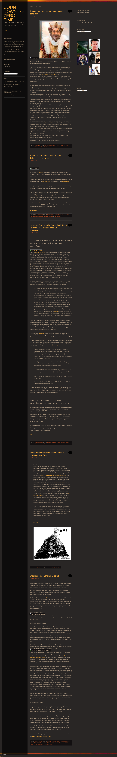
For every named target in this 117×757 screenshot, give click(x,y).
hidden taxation (61, 282)
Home (64, 145)
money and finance (39, 214)
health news (37, 145)
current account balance (59, 482)
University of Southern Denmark (46, 744)
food (45, 264)
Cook (45, 145)
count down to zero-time (14, 13)
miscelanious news (39, 442)
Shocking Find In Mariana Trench (44, 575)
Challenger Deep (50, 741)
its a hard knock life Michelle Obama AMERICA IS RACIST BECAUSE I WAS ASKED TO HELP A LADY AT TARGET (14, 51)
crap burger (49, 145)
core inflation (39, 172)
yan (57, 567)
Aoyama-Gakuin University (59, 442)
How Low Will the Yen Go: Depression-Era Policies (53, 475)
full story (35, 522)
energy (40, 264)
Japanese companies (39, 371)
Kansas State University (36, 146)
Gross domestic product (38, 216)
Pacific (32, 742)
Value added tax (57, 216)
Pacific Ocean (37, 742)
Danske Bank (65, 181)
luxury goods (34, 264)
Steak (42, 146)
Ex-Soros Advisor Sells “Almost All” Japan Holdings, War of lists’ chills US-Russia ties (48, 227)
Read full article (33, 210)
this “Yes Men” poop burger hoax (50, 74)
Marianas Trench (45, 597)
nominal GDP (40, 203)
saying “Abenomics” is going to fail (51, 345)
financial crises (50, 567)
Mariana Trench (66, 741)
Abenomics (41, 333)
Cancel (1, 756)
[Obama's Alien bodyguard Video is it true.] (82, 47)
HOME (5, 30)
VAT (56, 186)
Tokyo (44, 443)
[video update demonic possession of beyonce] (82, 60)
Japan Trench (60, 741)
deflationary (50, 194)
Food (61, 145)
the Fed (56, 311)
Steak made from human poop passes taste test (47, 12)
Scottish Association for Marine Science (54, 742)
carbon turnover (52, 733)
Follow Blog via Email (83, 10)
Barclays (38, 195)
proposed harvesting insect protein (43, 122)
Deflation (59, 214)
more (31, 396)
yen (59, 567)
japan (67, 145)
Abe (48, 442)
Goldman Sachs (37, 443)
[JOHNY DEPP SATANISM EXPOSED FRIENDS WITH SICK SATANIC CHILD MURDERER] (94, 45)
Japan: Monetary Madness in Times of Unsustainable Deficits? (47, 454)
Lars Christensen (46, 181)
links (5, 100)
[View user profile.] (36, 250)
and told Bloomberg (62, 389)
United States (49, 443)
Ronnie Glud (42, 742)
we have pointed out (40, 252)
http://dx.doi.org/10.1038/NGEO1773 (41, 736)
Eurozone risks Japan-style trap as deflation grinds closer (45, 157)
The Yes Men (46, 146)
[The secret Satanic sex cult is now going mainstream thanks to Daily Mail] (94, 58)
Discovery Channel (56, 145)
